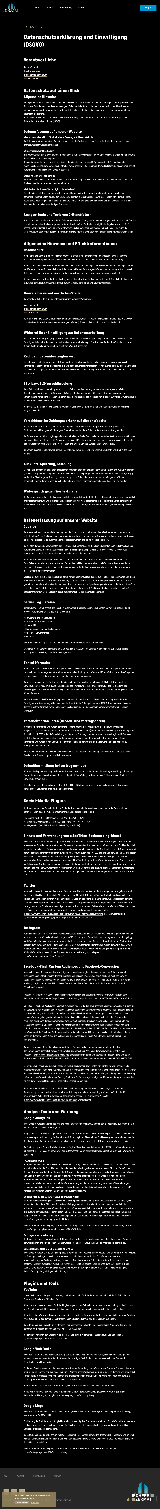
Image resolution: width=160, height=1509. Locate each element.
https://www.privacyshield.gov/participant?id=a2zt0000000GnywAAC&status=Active (92, 998)
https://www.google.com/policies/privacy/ (75, 1395)
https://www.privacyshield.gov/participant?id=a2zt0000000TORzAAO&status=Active (63, 914)
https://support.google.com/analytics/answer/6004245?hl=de (52, 1229)
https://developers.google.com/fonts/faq (98, 1391)
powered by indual (62, 1500)
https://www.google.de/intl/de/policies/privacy (45, 1338)
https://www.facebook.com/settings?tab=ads (54, 1077)
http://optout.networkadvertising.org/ (86, 1092)
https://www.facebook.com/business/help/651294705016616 (104, 1058)
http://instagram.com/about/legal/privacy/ (44, 956)
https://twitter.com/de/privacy (38, 917)
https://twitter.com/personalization (77, 917)
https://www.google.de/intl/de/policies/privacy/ (46, 1452)
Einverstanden (22, 1502)
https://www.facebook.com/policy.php (51, 1054)
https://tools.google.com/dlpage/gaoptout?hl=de (46, 1219)
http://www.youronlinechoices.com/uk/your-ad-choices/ (50, 1099)
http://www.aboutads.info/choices (63, 1096)
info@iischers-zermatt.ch (35, 75)
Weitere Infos (35, 1502)
